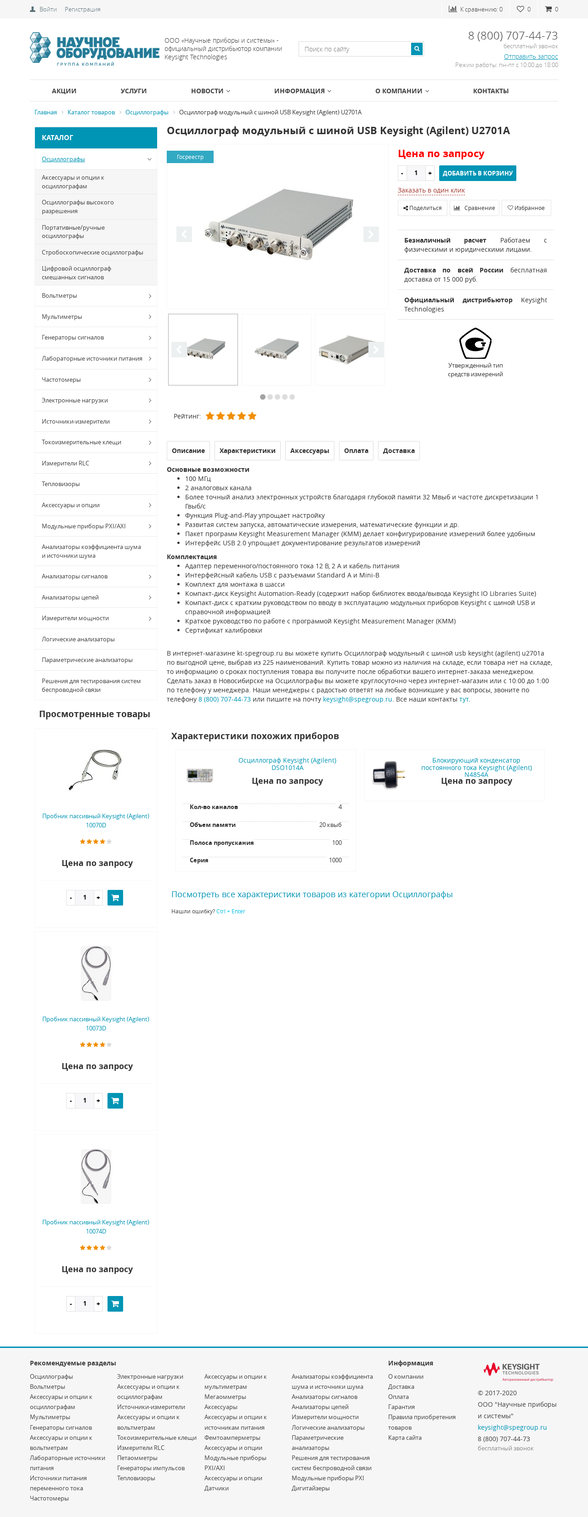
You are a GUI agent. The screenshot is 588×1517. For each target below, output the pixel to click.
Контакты (491, 90)
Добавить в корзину (478, 173)
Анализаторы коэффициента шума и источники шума (91, 551)
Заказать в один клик (431, 190)
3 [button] (277, 397)
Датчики (216, 1488)
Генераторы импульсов (151, 1468)
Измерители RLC (65, 463)
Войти (48, 9)
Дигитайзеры (311, 1488)
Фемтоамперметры (232, 1437)
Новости (207, 90)
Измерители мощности (75, 618)
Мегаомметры (225, 1396)
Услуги (134, 90)
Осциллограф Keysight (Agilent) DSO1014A (287, 763)
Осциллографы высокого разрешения (78, 206)
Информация (299, 90)
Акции (64, 90)
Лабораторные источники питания (92, 358)
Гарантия (401, 1407)
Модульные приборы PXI (328, 1478)
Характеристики (248, 450)
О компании (399, 90)
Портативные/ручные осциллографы (73, 231)
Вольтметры (59, 295)
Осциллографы (63, 159)
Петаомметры (137, 1458)
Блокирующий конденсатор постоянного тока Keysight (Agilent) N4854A (476, 767)
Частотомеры (61, 379)
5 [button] (292, 397)
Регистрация (83, 9)
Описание (188, 450)
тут (464, 699)
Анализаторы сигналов (74, 576)
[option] (277, 227)
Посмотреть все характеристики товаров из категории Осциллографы (312, 894)
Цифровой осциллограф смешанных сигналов (76, 272)
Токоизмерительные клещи (81, 442)
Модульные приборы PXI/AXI (84, 526)
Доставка (401, 1386)
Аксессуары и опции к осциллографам (73, 181)
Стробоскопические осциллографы (92, 252)
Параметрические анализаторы (87, 660)
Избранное (529, 207)
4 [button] (285, 397)
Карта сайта (405, 1437)
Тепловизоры (61, 484)
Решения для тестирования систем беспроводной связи (91, 685)
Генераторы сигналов (73, 337)
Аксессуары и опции (71, 505)
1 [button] (263, 397)
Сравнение (479, 207)
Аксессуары (220, 1407)
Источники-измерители (76, 421)
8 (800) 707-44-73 (224, 699)
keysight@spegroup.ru (357, 699)
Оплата (398, 1396)
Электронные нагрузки (75, 400)
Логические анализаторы (78, 639)
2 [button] (270, 397)
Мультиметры (62, 316)
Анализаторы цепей (70, 597)
